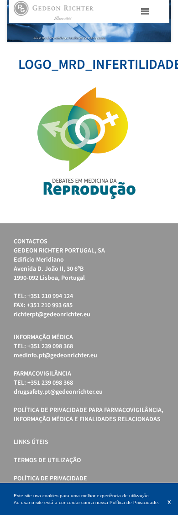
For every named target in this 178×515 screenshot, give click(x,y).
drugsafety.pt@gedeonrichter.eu (58, 392)
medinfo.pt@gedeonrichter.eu (55, 355)
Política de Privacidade (50, 478)
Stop (167, 53)
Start (159, 53)
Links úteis (31, 442)
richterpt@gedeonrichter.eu (52, 314)
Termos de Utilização (47, 460)
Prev (18, 21)
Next (159, 21)
